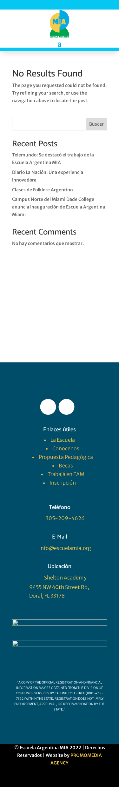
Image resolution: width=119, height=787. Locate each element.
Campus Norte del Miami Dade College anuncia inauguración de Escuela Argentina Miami (58, 206)
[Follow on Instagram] (67, 407)
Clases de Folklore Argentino (42, 190)
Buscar (96, 124)
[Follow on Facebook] (48, 407)
